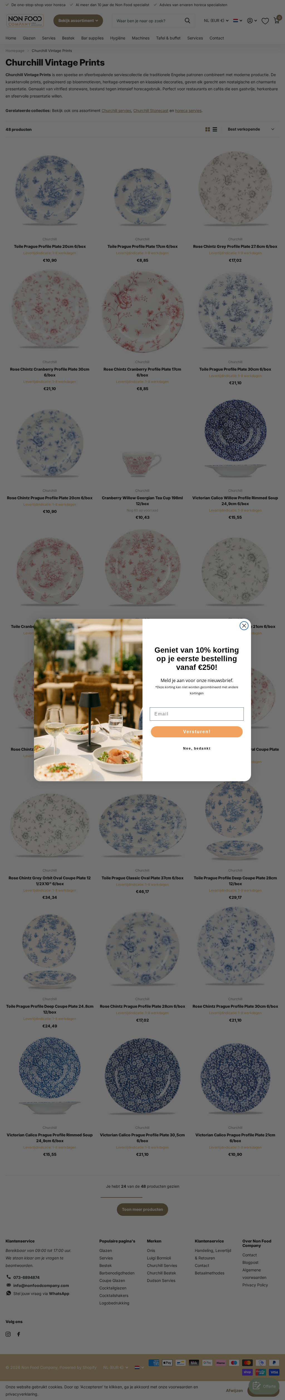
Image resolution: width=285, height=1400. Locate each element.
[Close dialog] (244, 626)
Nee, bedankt (197, 748)
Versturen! (197, 731)
